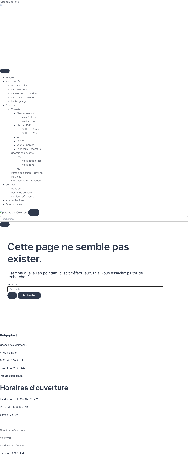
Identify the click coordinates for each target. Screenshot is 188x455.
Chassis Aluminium (27, 113)
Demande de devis (21, 192)
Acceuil (10, 77)
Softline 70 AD (30, 129)
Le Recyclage (18, 101)
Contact (10, 184)
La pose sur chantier (23, 97)
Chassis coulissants (22, 152)
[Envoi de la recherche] (12, 295)
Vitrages (21, 137)
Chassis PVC (24, 125)
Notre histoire (19, 85)
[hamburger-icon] (5, 71)
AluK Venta (28, 121)
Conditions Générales (12, 430)
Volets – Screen (25, 144)
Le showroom (19, 89)
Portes (20, 140)
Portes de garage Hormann (27, 172)
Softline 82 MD (30, 133)
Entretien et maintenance (26, 180)
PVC (19, 156)
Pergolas (16, 176)
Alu (18, 168)
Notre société (13, 81)
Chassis (15, 109)
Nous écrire (17, 188)
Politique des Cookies (12, 445)
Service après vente (22, 196)
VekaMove (28, 164)
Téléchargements (16, 204)
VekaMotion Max (32, 160)
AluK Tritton (29, 117)
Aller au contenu (9, 1)
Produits (10, 105)
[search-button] (5, 224)
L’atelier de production (24, 93)
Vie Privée (5, 437)
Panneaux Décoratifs (29, 148)
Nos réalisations (15, 200)
